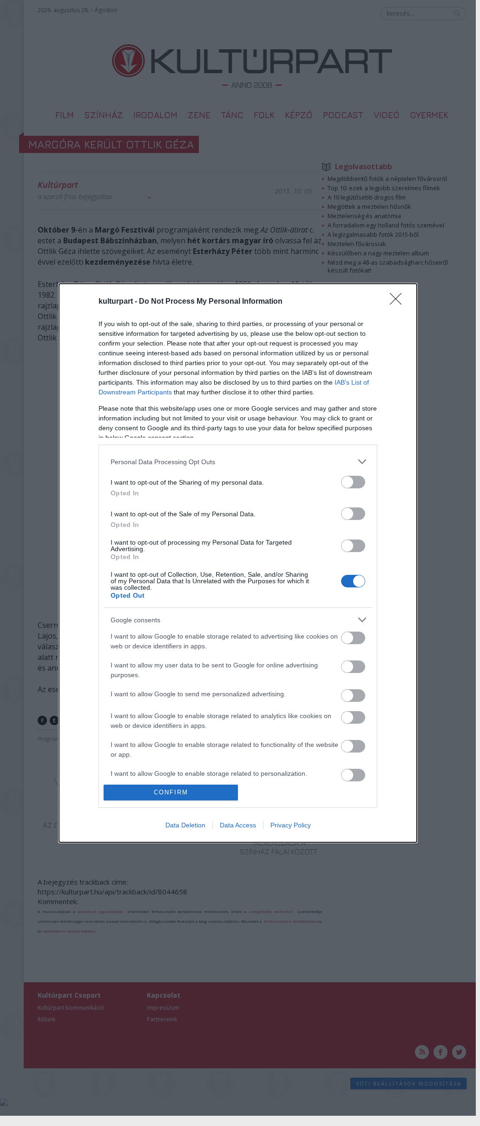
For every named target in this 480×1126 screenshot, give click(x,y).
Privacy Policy (290, 825)
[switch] (353, 482)
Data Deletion (185, 825)
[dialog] (238, 563)
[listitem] (238, 461)
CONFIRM (171, 792)
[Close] (399, 302)
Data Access (238, 825)
